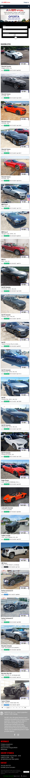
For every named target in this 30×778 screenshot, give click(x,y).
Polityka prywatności (7, 744)
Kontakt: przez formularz (8, 767)
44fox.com (25, 776)
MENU (2, 6)
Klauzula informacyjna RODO (9, 747)
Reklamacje (4, 749)
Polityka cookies (5, 746)
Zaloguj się (26, 2)
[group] (15, 16)
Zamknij (26, 771)
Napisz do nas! (11, 776)
